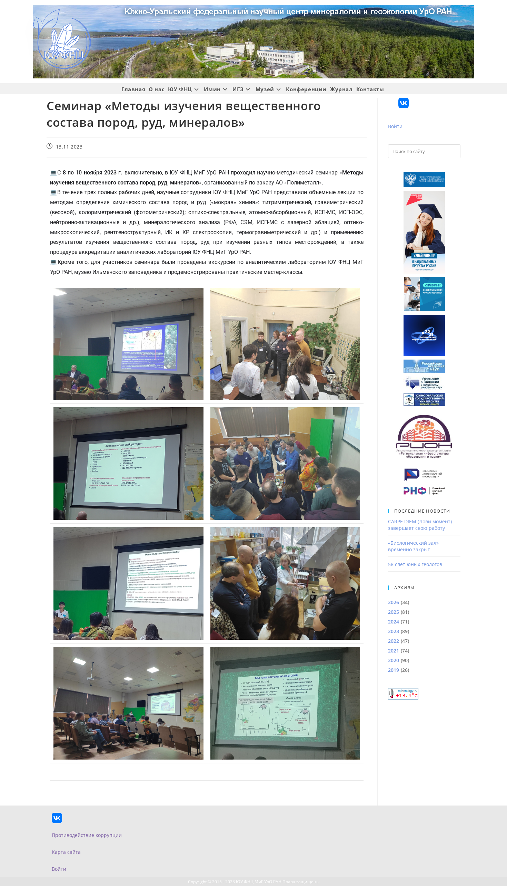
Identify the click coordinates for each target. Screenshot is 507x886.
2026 (393, 602)
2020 (393, 660)
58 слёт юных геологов (415, 564)
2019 (393, 670)
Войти (395, 126)
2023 (393, 631)
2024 (393, 621)
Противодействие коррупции (87, 835)
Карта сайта (66, 852)
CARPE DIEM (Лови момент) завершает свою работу (420, 524)
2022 (393, 641)
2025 (393, 612)
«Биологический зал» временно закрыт (413, 546)
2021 (393, 650)
